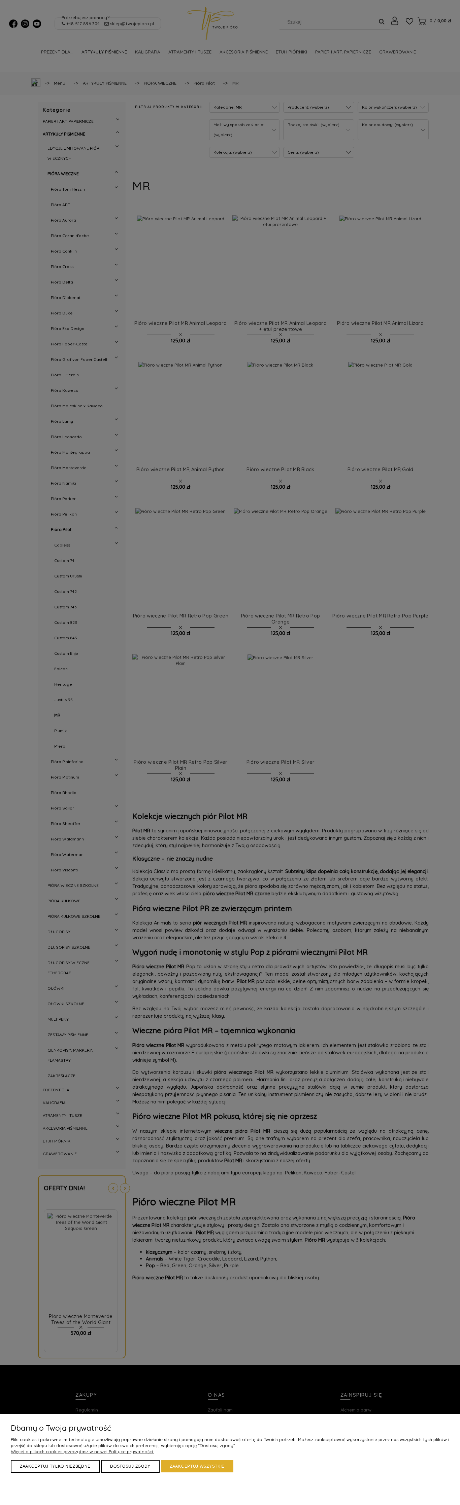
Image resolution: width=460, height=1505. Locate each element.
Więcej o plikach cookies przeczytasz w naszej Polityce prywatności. (82, 1451)
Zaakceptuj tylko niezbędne (55, 1466)
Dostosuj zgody (130, 1466)
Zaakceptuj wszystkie (197, 1466)
